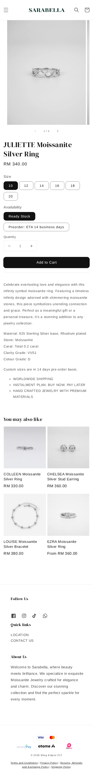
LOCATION (20, 635)
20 (11, 196)
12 (26, 186)
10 (11, 186)
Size (7, 176)
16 (57, 186)
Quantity (10, 237)
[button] (6, 10)
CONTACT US (22, 640)
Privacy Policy (49, 763)
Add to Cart (46, 262)
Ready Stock (19, 216)
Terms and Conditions (24, 763)
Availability (13, 207)
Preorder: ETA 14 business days (36, 227)
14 (42, 186)
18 (73, 186)
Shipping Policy (61, 767)
